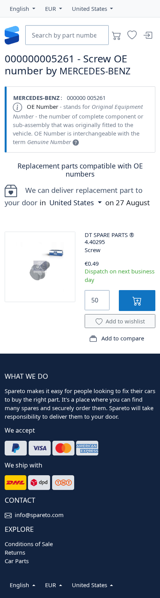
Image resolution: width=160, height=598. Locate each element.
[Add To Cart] (137, 300)
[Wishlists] (132, 35)
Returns (15, 552)
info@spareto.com (39, 515)
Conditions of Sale (29, 544)
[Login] (147, 35)
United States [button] (72, 202)
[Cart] (116, 35)
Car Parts (17, 561)
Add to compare (122, 338)
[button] (22, 8)
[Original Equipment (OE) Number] (76, 142)
